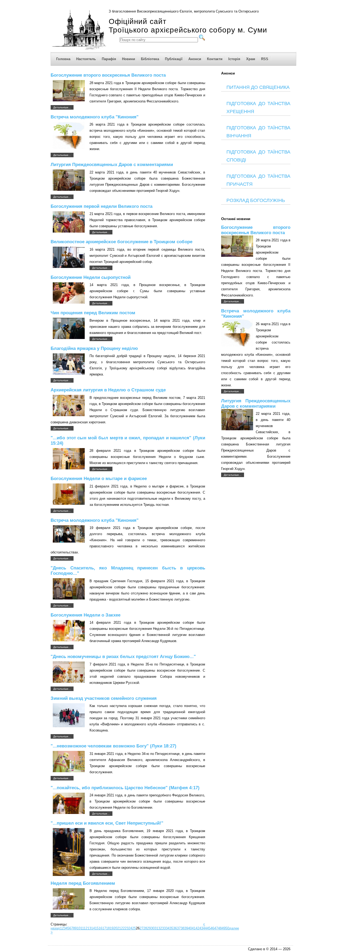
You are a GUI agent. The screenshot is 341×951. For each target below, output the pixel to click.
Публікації (173, 59)
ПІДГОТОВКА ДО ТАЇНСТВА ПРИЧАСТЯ (258, 180)
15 (97, 928)
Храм (250, 59)
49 (223, 928)
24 (130, 928)
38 (182, 928)
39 (186, 928)
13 (89, 928)
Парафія (109, 59)
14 (93, 928)
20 (115, 928)
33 (164, 928)
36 (175, 928)
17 (104, 928)
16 (100, 928)
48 (220, 928)
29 (149, 928)
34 (167, 928)
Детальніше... (62, 107)
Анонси (194, 59)
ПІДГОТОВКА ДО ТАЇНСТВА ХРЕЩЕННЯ (258, 107)
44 (205, 928)
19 (111, 928)
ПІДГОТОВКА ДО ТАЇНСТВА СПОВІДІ (258, 156)
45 (208, 928)
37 (179, 928)
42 (197, 928)
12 (85, 928)
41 (194, 928)
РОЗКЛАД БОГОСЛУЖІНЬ (255, 200)
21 (119, 928)
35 (171, 928)
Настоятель (86, 59)
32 (160, 928)
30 (153, 928)
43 (201, 928)
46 (212, 928)
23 (126, 928)
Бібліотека (150, 59)
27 (141, 928)
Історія (234, 59)
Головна (63, 59)
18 (108, 928)
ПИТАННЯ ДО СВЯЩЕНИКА (258, 87)
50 (227, 928)
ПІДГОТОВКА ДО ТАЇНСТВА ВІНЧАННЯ (258, 131)
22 (123, 928)
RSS (264, 59)
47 (216, 928)
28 (145, 928)
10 (78, 928)
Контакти (214, 59)
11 (82, 928)
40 (190, 928)
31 (156, 928)
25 (134, 928)
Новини (128, 59)
